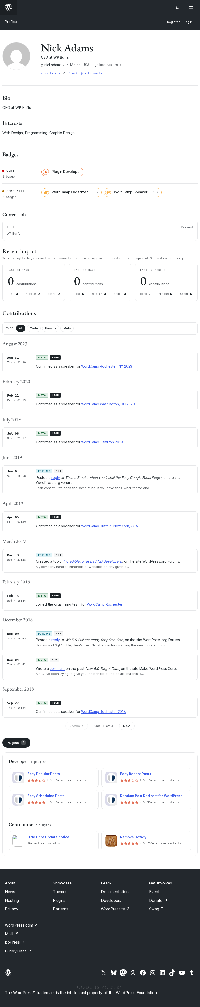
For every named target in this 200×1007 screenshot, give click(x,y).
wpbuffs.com (51, 73)
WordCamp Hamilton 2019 (102, 442)
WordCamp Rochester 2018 (103, 711)
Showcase (62, 883)
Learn (106, 883)
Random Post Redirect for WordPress (151, 796)
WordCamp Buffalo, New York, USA (109, 526)
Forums (50, 328)
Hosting (12, 900)
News (10, 891)
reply (55, 477)
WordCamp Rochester (104, 604)
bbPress (15, 942)
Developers (111, 900)
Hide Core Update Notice (48, 837)
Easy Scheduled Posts (46, 796)
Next (126, 726)
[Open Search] (177, 7)
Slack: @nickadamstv (85, 73)
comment (57, 668)
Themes (60, 891)
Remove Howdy (133, 837)
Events (155, 891)
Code (34, 328)
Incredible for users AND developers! (92, 561)
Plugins (15, 743)
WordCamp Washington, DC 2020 (108, 404)
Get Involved (160, 883)
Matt (12, 933)
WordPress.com (21, 925)
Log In (188, 22)
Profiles (11, 22)
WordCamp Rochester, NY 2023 (106, 366)
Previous (77, 726)
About (10, 883)
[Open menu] (192, 7)
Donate (158, 900)
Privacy (11, 908)
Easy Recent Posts (135, 774)
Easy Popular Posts (43, 774)
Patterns (60, 908)
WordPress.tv (115, 908)
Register (173, 22)
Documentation (115, 891)
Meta (67, 328)
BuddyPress (18, 951)
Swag (156, 908)
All (20, 328)
